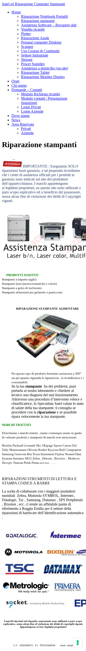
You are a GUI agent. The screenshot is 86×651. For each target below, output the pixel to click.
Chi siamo (19, 85)
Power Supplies (33, 64)
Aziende (27, 133)
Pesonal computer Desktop (41, 42)
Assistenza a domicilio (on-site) (44, 68)
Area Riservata (22, 124)
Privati (26, 129)
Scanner (27, 47)
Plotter (26, 34)
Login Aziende (32, 111)
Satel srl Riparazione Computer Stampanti (33, 4)
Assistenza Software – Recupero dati (48, 25)
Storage (26, 60)
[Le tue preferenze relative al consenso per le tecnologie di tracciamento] (77, 642)
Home (16, 12)
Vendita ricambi (33, 29)
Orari (15, 81)
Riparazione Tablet (35, 72)
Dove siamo (20, 116)
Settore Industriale (34, 55)
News (15, 120)
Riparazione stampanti (37, 21)
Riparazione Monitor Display (43, 77)
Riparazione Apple (35, 38)
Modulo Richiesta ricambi (40, 94)
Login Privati (31, 107)
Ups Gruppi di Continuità (40, 51)
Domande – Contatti (26, 90)
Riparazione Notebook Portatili (44, 16)
